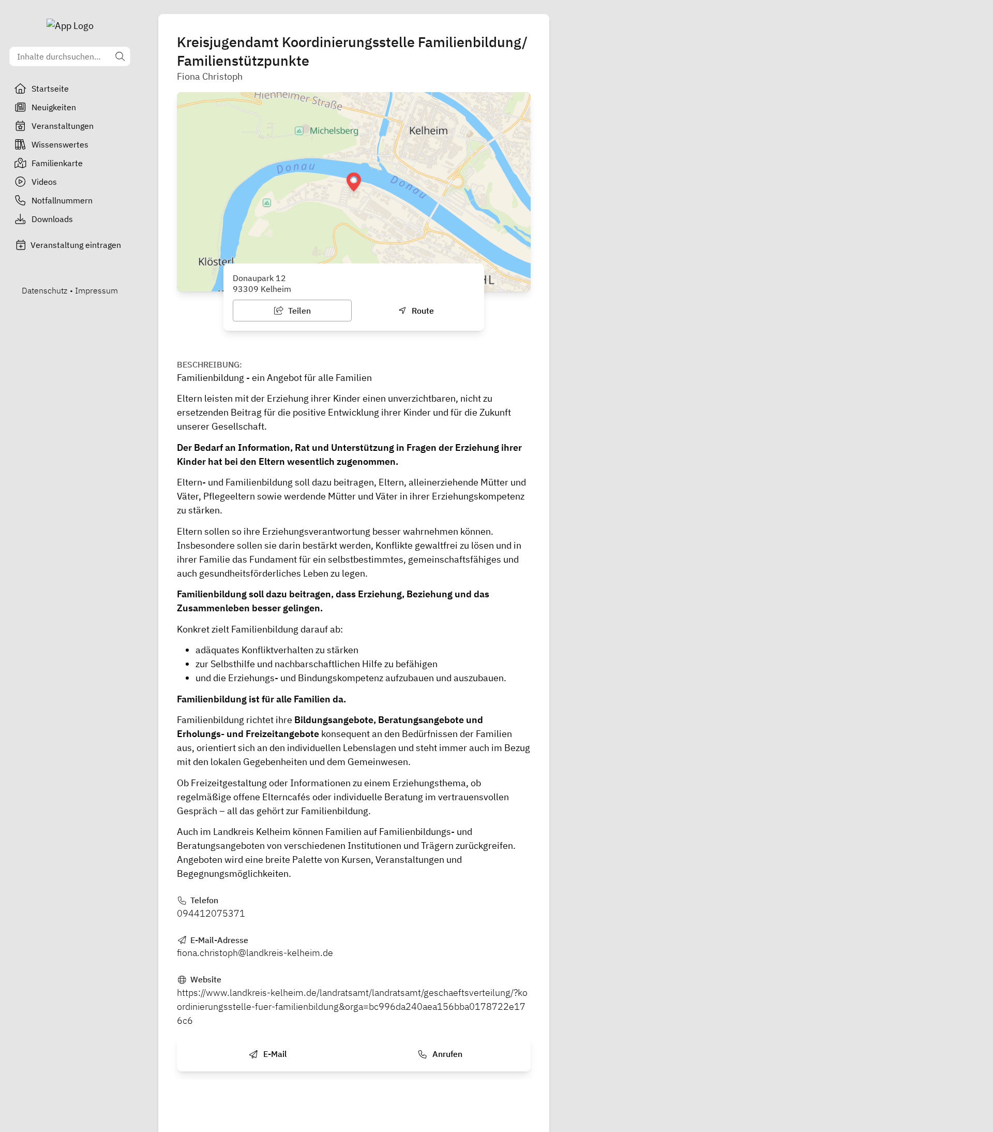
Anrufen (446, 1054)
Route (422, 310)
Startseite (50, 88)
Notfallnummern (62, 200)
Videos (44, 182)
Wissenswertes (60, 144)
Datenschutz (44, 290)
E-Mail (274, 1054)
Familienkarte (57, 163)
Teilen (298, 310)
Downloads (52, 219)
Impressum (96, 290)
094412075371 (211, 913)
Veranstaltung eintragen (76, 245)
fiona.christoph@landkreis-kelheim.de (255, 953)
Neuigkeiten (54, 107)
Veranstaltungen (63, 126)
